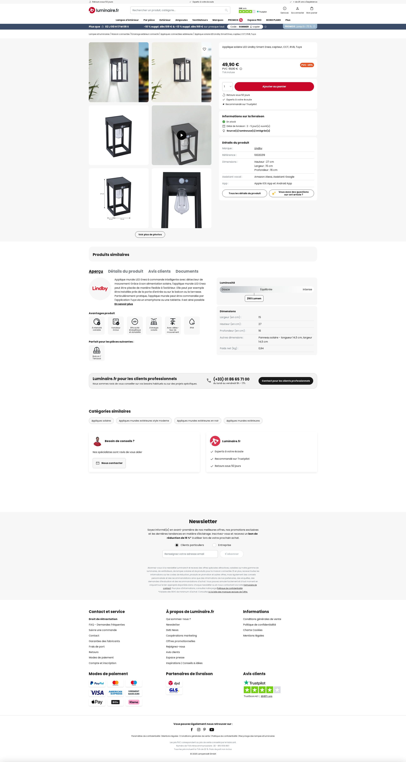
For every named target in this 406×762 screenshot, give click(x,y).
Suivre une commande (103, 630)
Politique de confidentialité (229, 588)
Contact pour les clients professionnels (286, 380)
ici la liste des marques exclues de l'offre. (228, 591)
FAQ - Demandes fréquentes (107, 624)
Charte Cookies (252, 630)
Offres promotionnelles (180, 641)
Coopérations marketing (181, 635)
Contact (94, 635)
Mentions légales (253, 635)
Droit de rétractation (103, 619)
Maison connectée (120, 34)
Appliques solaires (101, 420)
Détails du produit (125, 271)
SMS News (172, 630)
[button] (119, 135)
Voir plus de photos (150, 234)
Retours (93, 652)
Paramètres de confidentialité (145, 736)
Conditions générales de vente (262, 619)
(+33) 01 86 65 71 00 (231, 379)
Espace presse (175, 657)
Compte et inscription (102, 663)
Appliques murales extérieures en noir (198, 420)
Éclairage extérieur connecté (145, 34)
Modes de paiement (101, 657)
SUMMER (245, 26)
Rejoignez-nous (175, 646)
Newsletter (173, 624)
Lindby (258, 148)
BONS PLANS (273, 20)
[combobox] (180, 10)
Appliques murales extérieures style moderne (144, 420)
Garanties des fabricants (104, 641)
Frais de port (97, 646)
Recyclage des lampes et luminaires (257, 736)
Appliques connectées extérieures (176, 34)
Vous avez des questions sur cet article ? (294, 193)
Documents (187, 271)
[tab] (96, 271)
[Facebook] (194, 729)
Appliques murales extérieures (243, 420)
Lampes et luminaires (99, 34)
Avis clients (159, 271)
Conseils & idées (193, 663)
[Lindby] (100, 289)
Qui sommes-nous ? (178, 619)
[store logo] (104, 10)
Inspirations (173, 663)
